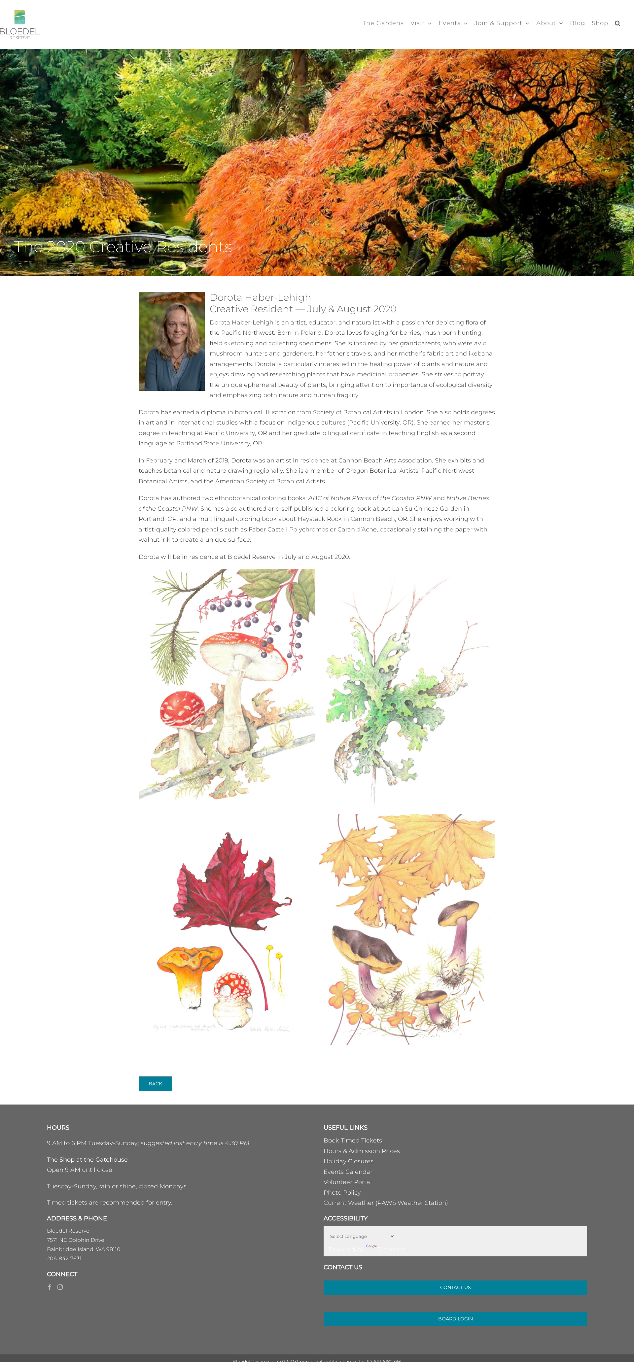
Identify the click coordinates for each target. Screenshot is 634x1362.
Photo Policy (342, 1192)
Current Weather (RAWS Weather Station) (386, 1203)
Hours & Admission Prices (362, 1151)
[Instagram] (60, 1287)
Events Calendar (348, 1171)
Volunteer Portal (348, 1182)
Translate (391, 1249)
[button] (618, 23)
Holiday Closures (348, 1161)
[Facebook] (49, 1287)
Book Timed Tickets (353, 1140)
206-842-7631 (64, 1258)
